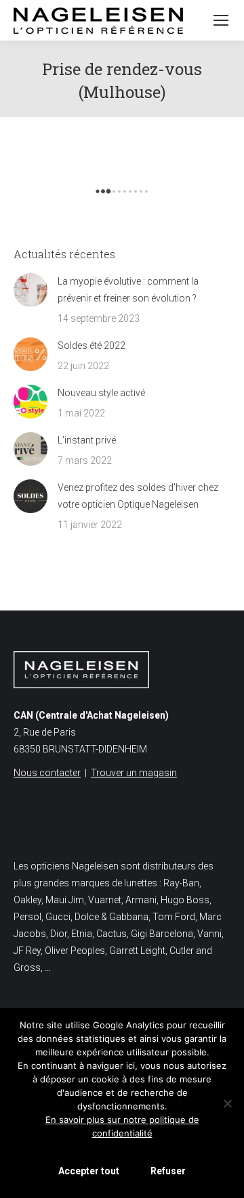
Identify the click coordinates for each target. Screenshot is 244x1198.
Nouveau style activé (101, 392)
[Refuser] (227, 1103)
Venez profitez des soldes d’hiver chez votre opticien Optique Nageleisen (138, 496)
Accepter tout (88, 1171)
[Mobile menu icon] (220, 20)
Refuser (168, 1171)
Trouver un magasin (134, 772)
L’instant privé (87, 440)
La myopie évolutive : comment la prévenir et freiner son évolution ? (128, 290)
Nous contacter (47, 772)
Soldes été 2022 (91, 345)
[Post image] (30, 290)
